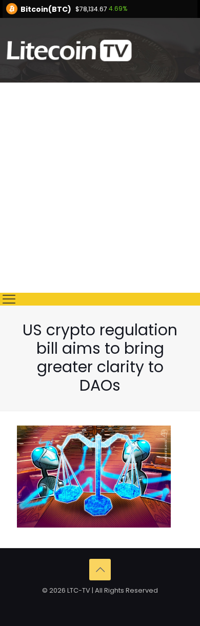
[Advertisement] (100, 188)
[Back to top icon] (100, 569)
